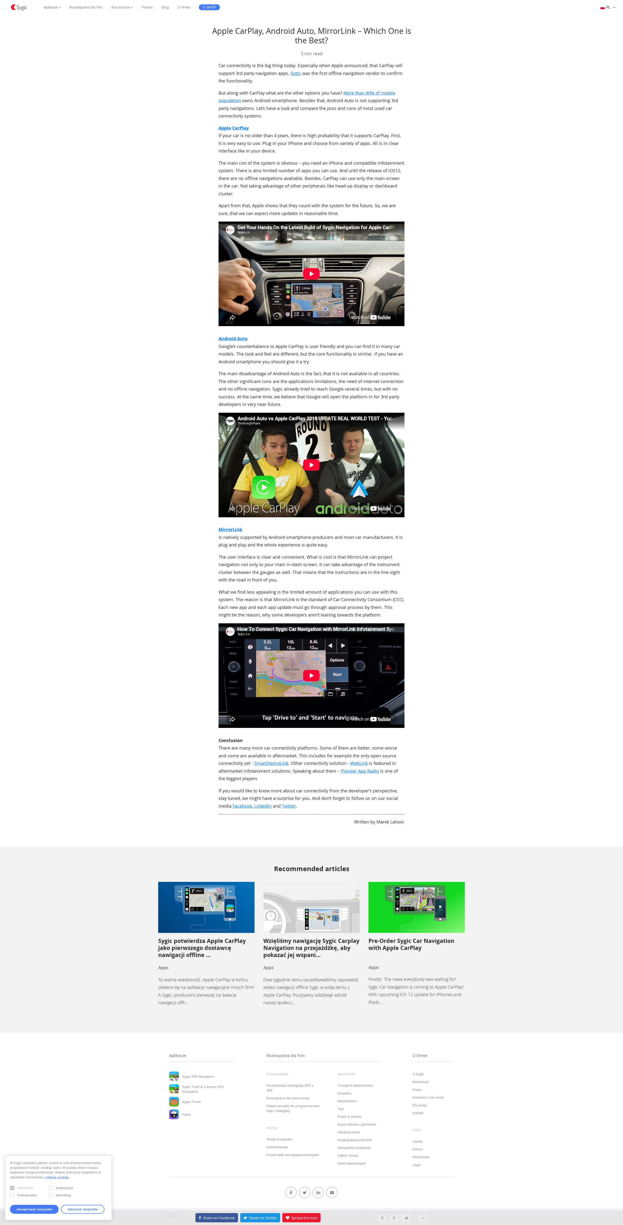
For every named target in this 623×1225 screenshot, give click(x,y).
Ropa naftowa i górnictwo (357, 1124)
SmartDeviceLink (271, 763)
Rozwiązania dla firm (85, 7)
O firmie (184, 7)
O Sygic (418, 1074)
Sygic (296, 73)
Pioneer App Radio (360, 771)
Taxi (341, 1109)
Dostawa (344, 1093)
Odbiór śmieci (348, 1155)
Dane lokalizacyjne (352, 1163)
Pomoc (147, 7)
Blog (165, 7)
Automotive (120, 7)
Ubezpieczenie (349, 1132)
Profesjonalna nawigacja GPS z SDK (289, 1087)
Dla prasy (419, 1105)
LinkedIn (263, 806)
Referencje (420, 1082)
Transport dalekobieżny (355, 1085)
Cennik (417, 1141)
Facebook (242, 806)
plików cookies (57, 1177)
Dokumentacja (277, 1147)
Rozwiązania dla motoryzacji (287, 1098)
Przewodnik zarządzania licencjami (292, 1155)
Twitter (289, 806)
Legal (416, 1165)
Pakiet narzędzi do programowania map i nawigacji (292, 1108)
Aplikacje (51, 7)
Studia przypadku (279, 1139)
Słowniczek (420, 1157)
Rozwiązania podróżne (355, 1140)
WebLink (359, 763)
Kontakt (417, 1113)
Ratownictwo (347, 1101)
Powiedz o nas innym (428, 1097)
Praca (416, 1089)
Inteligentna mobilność (354, 1148)
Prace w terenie (349, 1116)
